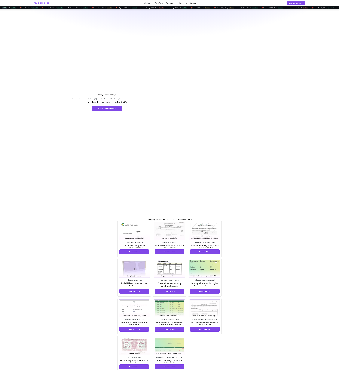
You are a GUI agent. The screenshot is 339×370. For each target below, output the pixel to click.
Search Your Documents (107, 108)
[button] (148, 3)
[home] (41, 3)
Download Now (134, 252)
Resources (183, 3)
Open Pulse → (334, 7)
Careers (193, 3)
